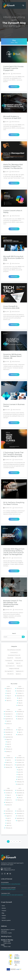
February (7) (20, 716)
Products (4, 910)
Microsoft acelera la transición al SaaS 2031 (12, 117)
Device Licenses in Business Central (13, 405)
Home (12, 42)
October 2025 (8, 557)
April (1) (9, 698)
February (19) (20, 781)
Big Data (18, 674)
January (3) (9, 723)
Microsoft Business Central (14, 649)
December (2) (9, 811)
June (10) (20, 772)
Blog (3, 913)
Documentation (5, 882)
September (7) (20, 695)
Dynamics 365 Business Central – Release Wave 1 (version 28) (12, 356)
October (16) (20, 762)
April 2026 (7, 361)
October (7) (9, 792)
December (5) (20, 711)
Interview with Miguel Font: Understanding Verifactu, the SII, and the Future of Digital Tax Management (13, 551)
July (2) (9, 691)
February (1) (20, 800)
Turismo (19, 666)
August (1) (9, 688)
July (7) (20, 698)
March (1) (8, 700)
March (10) (9, 762)
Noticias (18, 658)
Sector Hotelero (10, 666)
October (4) (20, 816)
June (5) (9, 744)
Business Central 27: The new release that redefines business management (12, 603)
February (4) (9, 828)
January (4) (9, 804)
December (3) (9, 757)
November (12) (20, 760)
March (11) (9, 800)
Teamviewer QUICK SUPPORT (8, 888)
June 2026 (7, 215)
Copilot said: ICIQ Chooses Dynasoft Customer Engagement (13, 68)
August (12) (20, 820)
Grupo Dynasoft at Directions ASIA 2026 (11, 307)
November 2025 (8, 507)
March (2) (20, 705)
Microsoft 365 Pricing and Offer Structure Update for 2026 (13, 258)
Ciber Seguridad (9, 671)
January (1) (9, 751)
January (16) (9, 767)
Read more (14, 86)
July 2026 (7, 121)
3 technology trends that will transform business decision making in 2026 (13, 454)
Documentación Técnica (14, 655)
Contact (4, 918)
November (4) (20, 792)
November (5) (9, 732)
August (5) (9, 739)
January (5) (20, 718)
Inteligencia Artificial (14, 668)
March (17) (20, 779)
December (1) (20, 688)
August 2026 (7, 73)
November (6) (9, 790)
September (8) (9, 737)
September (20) (20, 765)
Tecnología (8, 660)
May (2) (9, 820)
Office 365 (10, 674)
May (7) (9, 746)
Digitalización (19, 671)
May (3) (20, 703)
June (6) (20, 700)
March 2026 (7, 409)
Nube (18, 663)
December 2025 (8, 459)
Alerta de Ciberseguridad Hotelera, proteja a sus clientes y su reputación (13, 166)
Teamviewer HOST (5, 893)
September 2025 (8, 609)
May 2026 (7, 311)
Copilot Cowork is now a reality (12, 211)
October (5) (9, 734)
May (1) (9, 695)
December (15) (20, 757)
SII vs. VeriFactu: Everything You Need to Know (13, 503)
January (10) (20, 784)
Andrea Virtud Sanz (17, 73)
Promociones (14, 652)
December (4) (20, 790)
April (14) (20, 777)
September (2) (9, 718)
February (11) (8, 765)
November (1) (20, 691)
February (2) (9, 749)
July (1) (20, 732)
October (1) (20, 693)
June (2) (9, 693)
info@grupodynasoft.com (9, 869)
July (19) (20, 769)
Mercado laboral (18, 660)
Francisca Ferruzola (18, 459)
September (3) (20, 818)
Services (4, 908)
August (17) (20, 767)
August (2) (20, 729)
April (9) (9, 797)
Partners (4, 915)
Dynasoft (10, 658)
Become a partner (6, 920)
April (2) (9, 721)
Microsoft (11, 663)
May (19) (20, 774)
